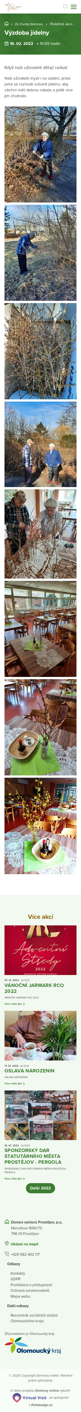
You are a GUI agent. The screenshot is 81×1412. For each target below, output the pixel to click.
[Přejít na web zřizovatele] (40, 1345)
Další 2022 (40, 1188)
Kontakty (18, 1273)
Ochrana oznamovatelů (30, 1290)
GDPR (15, 1279)
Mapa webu (20, 1296)
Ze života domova (29, 24)
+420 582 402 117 (25, 1254)
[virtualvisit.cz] (29, 1398)
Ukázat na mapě (24, 1244)
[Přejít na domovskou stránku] (12, 7)
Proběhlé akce (61, 24)
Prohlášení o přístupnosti (31, 1285)
